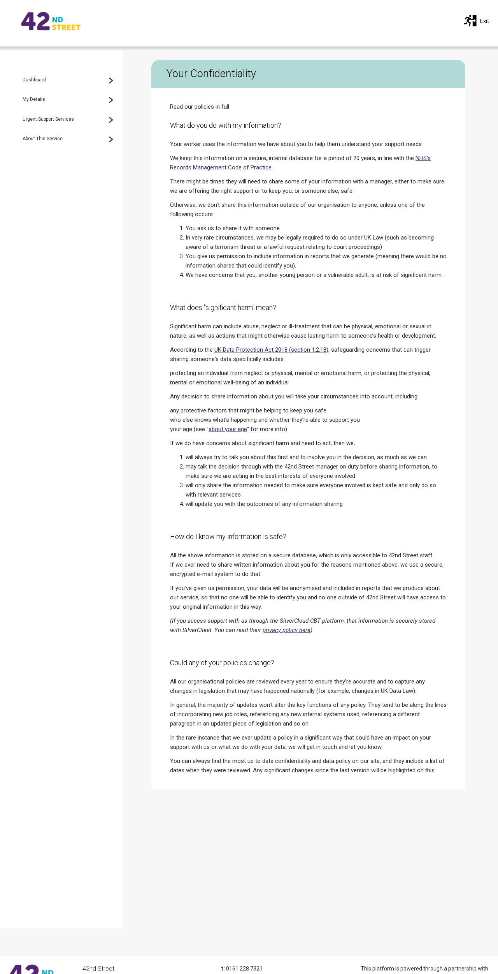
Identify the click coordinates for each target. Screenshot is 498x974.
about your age (228, 429)
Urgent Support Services (48, 119)
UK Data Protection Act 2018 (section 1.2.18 (270, 349)
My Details (34, 99)
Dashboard (34, 80)
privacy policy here (286, 630)
